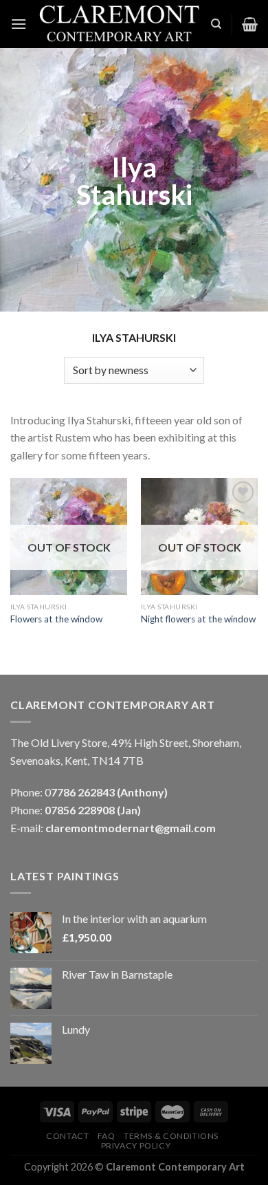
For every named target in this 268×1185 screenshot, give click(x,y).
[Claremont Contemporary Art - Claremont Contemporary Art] (118, 24)
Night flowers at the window (198, 618)
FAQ (106, 1136)
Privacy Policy (136, 1145)
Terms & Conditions (171, 1136)
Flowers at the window (56, 618)
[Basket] (250, 24)
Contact (67, 1136)
